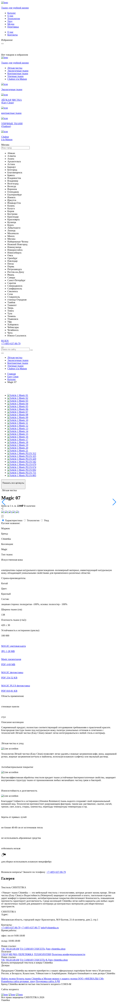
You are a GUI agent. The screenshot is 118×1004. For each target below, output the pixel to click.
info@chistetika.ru (50, 927)
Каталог (11, 13)
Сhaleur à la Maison (17, 79)
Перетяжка (13, 26)
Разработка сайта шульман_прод (18, 981)
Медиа (10, 24)
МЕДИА (13, 954)
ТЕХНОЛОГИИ (42, 954)
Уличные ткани (15, 76)
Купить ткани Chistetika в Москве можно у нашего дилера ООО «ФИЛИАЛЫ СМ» (60, 978)
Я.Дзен (49, 960)
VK (3, 948)
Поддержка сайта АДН (48, 981)
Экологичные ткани (17, 70)
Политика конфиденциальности (68, 954)
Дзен (48, 948)
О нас (10, 15)
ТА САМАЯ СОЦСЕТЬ (32, 948)
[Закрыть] (2, 515)
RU (3, 340)
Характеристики (13, 520)
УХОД (4, 954)
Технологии (13, 18)
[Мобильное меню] (2, 353)
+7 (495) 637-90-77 (30, 927)
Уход (9, 21)
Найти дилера (8, 978)
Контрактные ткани (17, 73)
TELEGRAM (12, 948)
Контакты (12, 34)
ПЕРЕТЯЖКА (25, 954)
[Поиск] (2, 347)
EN (7, 340)
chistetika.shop (58, 948)
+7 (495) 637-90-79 (10, 343)
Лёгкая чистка (14, 68)
